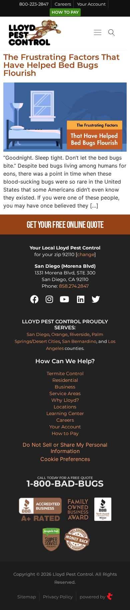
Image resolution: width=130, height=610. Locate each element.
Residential (65, 380)
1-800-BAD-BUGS (65, 482)
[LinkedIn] (80, 299)
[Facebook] (34, 299)
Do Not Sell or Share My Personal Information (65, 448)
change (85, 254)
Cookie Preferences (65, 459)
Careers (63, 4)
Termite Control (65, 374)
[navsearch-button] (111, 33)
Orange (59, 334)
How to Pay (65, 12)
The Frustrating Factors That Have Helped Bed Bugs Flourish (61, 65)
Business (65, 387)
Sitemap (26, 596)
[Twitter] (95, 299)
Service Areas (65, 393)
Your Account (91, 4)
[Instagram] (49, 299)
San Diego (38, 334)
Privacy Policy (58, 596)
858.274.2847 (74, 286)
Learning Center (65, 413)
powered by (93, 596)
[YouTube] (64, 299)
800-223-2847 (34, 4)
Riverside (80, 334)
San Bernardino (79, 341)
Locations (65, 407)
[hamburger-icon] (97, 33)
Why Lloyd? (65, 400)
